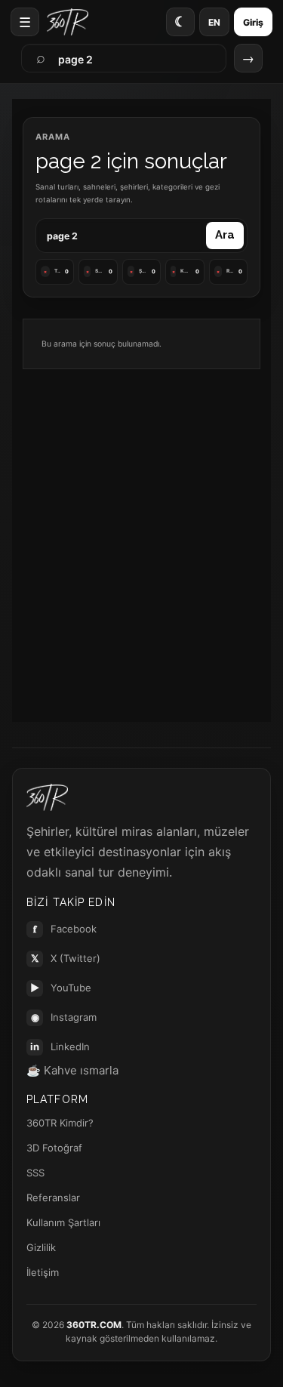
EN (214, 22)
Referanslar (53, 1197)
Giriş (253, 22)
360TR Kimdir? (60, 1123)
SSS (35, 1173)
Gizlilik (41, 1247)
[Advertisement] (141, 536)
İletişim (42, 1272)
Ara (225, 235)
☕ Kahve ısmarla (72, 1070)
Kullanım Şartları (63, 1222)
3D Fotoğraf (54, 1148)
